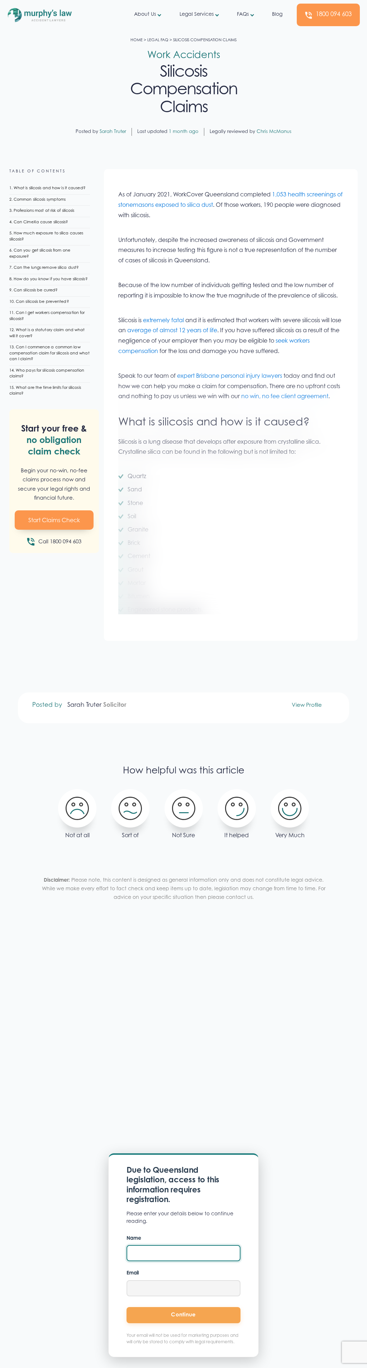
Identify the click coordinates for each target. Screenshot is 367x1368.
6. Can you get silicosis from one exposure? (39, 254)
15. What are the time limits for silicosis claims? (45, 391)
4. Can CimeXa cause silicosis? (38, 222)
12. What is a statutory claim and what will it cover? (47, 333)
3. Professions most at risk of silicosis (42, 211)
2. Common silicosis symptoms (37, 200)
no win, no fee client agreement (284, 397)
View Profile (307, 705)
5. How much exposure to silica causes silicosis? (46, 237)
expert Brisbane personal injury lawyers (229, 376)
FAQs (243, 14)
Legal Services (197, 14)
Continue (183, 1315)
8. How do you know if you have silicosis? (48, 279)
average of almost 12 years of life (171, 331)
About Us (145, 14)
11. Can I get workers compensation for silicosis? (47, 316)
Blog (277, 14)
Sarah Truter (113, 131)
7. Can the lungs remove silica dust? (44, 268)
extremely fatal (163, 321)
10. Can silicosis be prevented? (39, 302)
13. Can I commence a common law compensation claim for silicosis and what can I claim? (49, 353)
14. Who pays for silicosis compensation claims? (47, 374)
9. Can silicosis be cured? (33, 290)
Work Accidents (183, 56)
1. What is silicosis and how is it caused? (47, 188)
